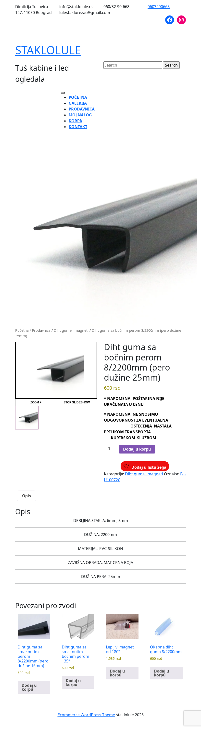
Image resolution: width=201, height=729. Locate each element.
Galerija (78, 103)
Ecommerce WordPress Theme (86, 714)
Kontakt (78, 126)
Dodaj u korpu (137, 449)
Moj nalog (80, 115)
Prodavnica (82, 109)
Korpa (75, 121)
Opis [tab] (26, 495)
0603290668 (159, 6)
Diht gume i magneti (71, 330)
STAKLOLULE (48, 49)
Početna (78, 97)
